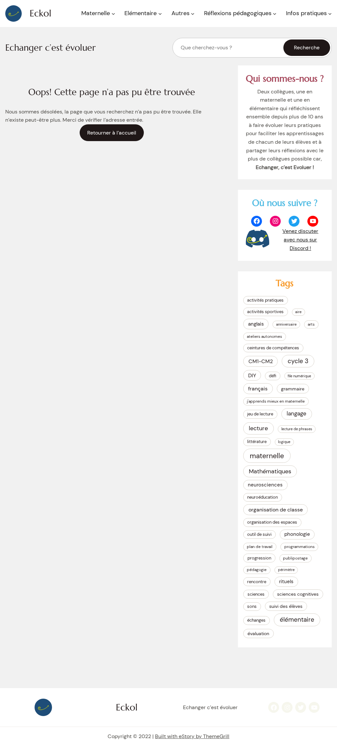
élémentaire (297, 619)
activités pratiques (265, 300)
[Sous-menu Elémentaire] (160, 13)
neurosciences (265, 485)
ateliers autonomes (264, 336)
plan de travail (259, 546)
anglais (256, 324)
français (258, 388)
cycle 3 (298, 361)
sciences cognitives (298, 594)
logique (284, 441)
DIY (252, 375)
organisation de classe (275, 509)
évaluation (258, 633)
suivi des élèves (285, 606)
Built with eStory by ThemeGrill (192, 736)
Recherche (307, 47)
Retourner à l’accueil (111, 132)
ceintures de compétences (273, 348)
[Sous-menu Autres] (192, 13)
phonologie (297, 534)
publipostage (295, 558)
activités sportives (265, 311)
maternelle (267, 455)
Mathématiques (270, 471)
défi (272, 376)
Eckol (40, 13)
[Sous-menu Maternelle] (113, 13)
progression (259, 558)
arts (311, 324)
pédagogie (257, 569)
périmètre (286, 569)
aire (298, 312)
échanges (256, 620)
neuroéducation (262, 497)
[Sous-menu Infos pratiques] (330, 13)
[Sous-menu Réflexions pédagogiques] (274, 13)
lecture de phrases (296, 429)
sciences (256, 594)
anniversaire (286, 324)
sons (252, 606)
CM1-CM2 (260, 361)
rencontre (256, 581)
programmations (299, 546)
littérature (257, 441)
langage (296, 413)
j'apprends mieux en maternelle (276, 401)
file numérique (299, 376)
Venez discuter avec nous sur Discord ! (300, 239)
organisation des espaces (272, 522)
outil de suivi (259, 534)
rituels (286, 581)
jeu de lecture (260, 414)
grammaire (292, 389)
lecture (258, 428)
